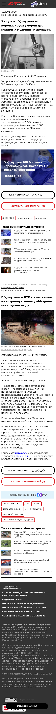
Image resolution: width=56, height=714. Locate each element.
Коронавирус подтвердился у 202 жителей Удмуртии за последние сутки (33, 259)
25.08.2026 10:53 (9, 284)
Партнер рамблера (27, 700)
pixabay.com (7, 71)
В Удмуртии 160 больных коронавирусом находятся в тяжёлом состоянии (26, 165)
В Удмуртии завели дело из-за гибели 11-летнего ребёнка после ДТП (32, 561)
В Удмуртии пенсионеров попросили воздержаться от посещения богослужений (30, 270)
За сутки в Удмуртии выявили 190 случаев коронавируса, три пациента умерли (32, 241)
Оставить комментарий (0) (28, 206)
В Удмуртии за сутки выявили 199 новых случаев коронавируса (31, 250)
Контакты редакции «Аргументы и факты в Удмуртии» (24, 593)
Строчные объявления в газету (21, 611)
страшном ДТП (24, 456)
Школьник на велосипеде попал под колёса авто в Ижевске (30, 552)
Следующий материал (27, 706)
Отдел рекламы (12, 599)
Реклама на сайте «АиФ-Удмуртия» (24, 607)
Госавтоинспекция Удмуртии (16, 349)
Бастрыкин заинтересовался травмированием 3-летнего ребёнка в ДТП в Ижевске (33, 571)
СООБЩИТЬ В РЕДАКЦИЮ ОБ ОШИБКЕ (23, 615)
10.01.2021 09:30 (9, 12)
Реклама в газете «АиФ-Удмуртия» (23, 603)
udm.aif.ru (21, 453)
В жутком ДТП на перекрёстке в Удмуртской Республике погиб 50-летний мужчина (33, 534)
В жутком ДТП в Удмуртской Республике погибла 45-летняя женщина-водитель (32, 542)
